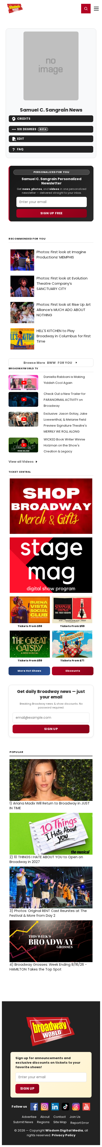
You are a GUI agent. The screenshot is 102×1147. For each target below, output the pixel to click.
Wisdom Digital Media (64, 1130)
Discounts (72, 671)
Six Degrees (31, 129)
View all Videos (21, 461)
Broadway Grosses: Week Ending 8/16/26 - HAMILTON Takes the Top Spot (48, 967)
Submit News (23, 1122)
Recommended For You (27, 239)
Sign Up (27, 1088)
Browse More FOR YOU (47, 362)
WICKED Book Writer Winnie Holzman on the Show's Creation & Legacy (64, 445)
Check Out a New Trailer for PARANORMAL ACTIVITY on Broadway (65, 399)
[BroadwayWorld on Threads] (76, 1106)
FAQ (20, 149)
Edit (20, 139)
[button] (86, 8)
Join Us (75, 1117)
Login (74, 8)
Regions (43, 1122)
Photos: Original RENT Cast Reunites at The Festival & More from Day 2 (48, 913)
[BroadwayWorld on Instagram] (44, 1106)
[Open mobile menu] (96, 8)
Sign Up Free (51, 213)
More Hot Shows (29, 671)
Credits (23, 119)
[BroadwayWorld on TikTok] (65, 1106)
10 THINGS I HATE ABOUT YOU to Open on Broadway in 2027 (46, 859)
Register (60, 8)
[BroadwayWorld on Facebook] (34, 1106)
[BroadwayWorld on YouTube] (86, 1106)
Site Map (60, 1122)
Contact (59, 1117)
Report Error (79, 1123)
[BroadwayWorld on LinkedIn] (55, 1106)
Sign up (51, 729)
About (45, 1117)
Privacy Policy (63, 1135)
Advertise (29, 1117)
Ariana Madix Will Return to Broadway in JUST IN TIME (49, 805)
